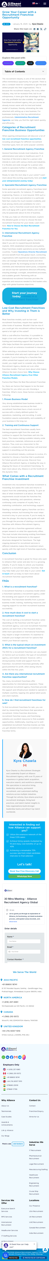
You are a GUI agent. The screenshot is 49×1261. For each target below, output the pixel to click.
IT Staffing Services (9, 1236)
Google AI (41, 63)
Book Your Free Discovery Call (24, 871)
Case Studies (6, 1117)
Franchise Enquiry (36, 1111)
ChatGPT (20, 63)
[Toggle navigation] (45, 3)
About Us (5, 1106)
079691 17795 (12, 1089)
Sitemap (39, 1254)
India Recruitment (36, 1233)
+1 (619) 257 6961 (13, 1069)
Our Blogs (5, 1136)
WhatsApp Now (24, 876)
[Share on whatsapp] (3, 1057)
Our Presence (34, 1206)
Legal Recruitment (36, 1164)
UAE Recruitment (36, 1222)
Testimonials (6, 1111)
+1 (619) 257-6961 (10, 1002)
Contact (32, 1106)
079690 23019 (12, 1085)
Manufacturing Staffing (38, 1169)
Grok (30, 63)
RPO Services (6, 1217)
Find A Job (6, 1144)
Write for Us (34, 1117)
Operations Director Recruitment (32, 252)
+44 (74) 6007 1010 (11, 1031)
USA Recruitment (36, 1211)
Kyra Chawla (37, 24)
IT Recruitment (35, 1150)
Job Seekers (18, 1144)
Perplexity (8, 63)
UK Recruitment (35, 1217)
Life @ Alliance (7, 1130)
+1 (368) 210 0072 (10, 1016)
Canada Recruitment (37, 1228)
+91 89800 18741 (9, 984)
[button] (24, 71)
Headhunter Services (9, 1230)
